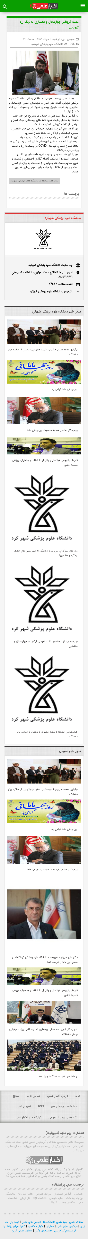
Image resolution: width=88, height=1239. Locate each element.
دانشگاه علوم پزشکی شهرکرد (47, 44)
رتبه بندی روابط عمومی (63, 1117)
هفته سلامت (25, 1193)
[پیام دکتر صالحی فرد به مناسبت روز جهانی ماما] (44, 423)
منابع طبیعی (56, 1198)
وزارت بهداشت (74, 1198)
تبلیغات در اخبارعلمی (28, 1117)
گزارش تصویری (62, 1193)
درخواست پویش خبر (64, 1106)
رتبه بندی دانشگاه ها (54, 1222)
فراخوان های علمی (67, 1226)
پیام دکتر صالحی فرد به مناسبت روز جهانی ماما (52, 430)
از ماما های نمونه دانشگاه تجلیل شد (58, 1076)
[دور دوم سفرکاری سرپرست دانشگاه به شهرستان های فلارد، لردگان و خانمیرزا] (44, 544)
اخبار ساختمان (35, 1226)
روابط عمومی (43, 1193)
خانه (77, 1095)
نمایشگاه (10, 1193)
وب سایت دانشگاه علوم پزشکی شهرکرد (50, 265)
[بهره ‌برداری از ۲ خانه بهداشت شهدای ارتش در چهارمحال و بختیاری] (44, 634)
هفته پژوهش (67, 1202)
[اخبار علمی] (44, 6)
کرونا (54, 1202)
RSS (41, 1106)
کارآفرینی (24, 1198)
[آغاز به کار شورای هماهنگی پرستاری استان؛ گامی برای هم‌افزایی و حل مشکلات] (44, 1022)
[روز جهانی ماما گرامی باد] (44, 383)
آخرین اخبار (23, 1106)
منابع (16, 1095)
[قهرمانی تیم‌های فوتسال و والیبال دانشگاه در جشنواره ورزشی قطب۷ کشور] (44, 453)
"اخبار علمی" (75, 1169)
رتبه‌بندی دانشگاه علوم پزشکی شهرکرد (51, 291)
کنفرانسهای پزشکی (14, 1226)
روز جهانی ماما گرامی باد (64, 389)
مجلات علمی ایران (22, 1230)
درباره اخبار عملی (57, 1095)
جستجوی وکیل (43, 1230)
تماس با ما (33, 1095)
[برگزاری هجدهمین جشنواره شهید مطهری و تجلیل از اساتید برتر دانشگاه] (44, 343)
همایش (78, 1193)
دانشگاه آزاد (39, 1198)
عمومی (71, 39)
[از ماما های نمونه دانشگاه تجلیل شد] (44, 1070)
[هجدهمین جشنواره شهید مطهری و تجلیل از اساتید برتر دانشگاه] (44, 725)
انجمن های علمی (31, 1222)
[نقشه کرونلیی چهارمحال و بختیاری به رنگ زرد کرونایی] (44, 73)
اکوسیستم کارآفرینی (65, 1230)
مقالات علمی (75, 1222)
